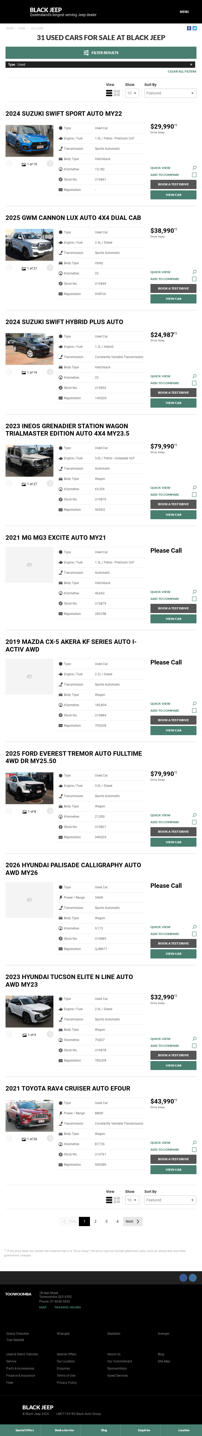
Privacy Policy (67, 1383)
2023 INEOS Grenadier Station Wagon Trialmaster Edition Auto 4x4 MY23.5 (67, 429)
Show (129, 85)
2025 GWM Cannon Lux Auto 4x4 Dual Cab (73, 217)
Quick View (160, 168)
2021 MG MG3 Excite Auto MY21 (56, 537)
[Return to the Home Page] (12, 1409)
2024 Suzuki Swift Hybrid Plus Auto (64, 322)
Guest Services (117, 1375)
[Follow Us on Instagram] (193, 1278)
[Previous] (9, 163)
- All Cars (36, 28)
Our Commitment (119, 1361)
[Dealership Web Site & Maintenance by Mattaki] (188, 1410)
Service (11, 1361)
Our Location (66, 1361)
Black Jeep (63, 12)
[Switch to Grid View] (117, 93)
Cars (21, 28)
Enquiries (63, 1368)
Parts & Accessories (20, 1368)
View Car (173, 195)
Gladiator (113, 1334)
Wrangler (63, 1334)
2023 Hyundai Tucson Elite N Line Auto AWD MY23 (69, 980)
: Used (16, 64)
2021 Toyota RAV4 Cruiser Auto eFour (68, 1088)
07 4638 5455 (60, 1301)
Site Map (164, 1361)
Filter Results (105, 52)
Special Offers (66, 1354)
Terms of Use (66, 1375)
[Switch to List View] (109, 93)
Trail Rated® (15, 1340)
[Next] (50, 163)
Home (10, 28)
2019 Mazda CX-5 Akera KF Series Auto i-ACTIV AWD (71, 645)
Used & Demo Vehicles (22, 1354)
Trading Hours (67, 1307)
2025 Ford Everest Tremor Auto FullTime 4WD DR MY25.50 (74, 757)
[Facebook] (189, 28)
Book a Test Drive (173, 184)
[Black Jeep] (13, 12)
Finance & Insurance (20, 1375)
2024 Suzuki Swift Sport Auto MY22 (64, 113)
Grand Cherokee (17, 1334)
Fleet (9, 1383)
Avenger (163, 1334)
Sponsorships (117, 1368)
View (110, 85)
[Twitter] (195, 28)
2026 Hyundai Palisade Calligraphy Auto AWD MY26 (73, 868)
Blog (161, 1354)
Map (43, 1307)
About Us (113, 1354)
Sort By (150, 85)
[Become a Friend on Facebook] (183, 1278)
